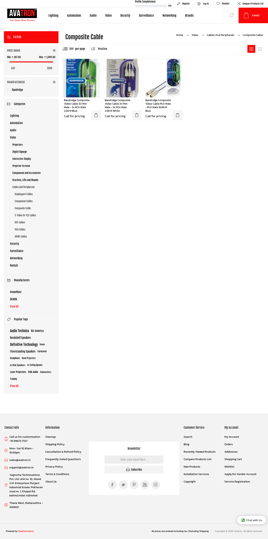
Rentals (14, 265)
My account (231, 437)
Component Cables (24, 201)
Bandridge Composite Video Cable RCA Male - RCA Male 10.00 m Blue (158, 106)
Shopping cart (233, 459)
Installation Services (196, 474)
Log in (206, 3)
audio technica (19, 331)
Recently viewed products (200, 452)
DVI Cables (20, 222)
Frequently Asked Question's (63, 459)
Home (179, 35)
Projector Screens (21, 165)
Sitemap (50, 437)
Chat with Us (254, 520)
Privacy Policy (54, 467)
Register (186, 3)
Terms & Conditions (57, 474)
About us (51, 482)
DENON (13, 299)
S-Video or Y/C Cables (25, 215)
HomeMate (15, 292)
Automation (16, 123)
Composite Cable (23, 208)
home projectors (29, 358)
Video (13, 137)
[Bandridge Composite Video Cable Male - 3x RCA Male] (122, 78)
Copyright (190, 482)
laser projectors (18, 372)
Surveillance (16, 251)
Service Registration (237, 482)
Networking (16, 258)
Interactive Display (21, 158)
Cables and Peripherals (23, 187)
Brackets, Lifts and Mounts (25, 180)
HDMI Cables (21, 236)
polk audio (33, 372)
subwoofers (45, 372)
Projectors (17, 144)
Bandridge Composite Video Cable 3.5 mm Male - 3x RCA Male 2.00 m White (117, 106)
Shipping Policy (55, 444)
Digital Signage (19, 151)
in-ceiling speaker (35, 365)
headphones (15, 358)
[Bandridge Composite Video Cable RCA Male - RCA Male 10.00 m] (163, 78)
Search (188, 437)
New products (192, 467)
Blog (186, 444)
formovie (42, 351)
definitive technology (24, 345)
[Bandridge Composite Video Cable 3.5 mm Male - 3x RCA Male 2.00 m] (82, 78)
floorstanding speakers (23, 351)
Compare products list (252, 3)
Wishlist (229, 467)
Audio (13, 130)
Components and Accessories (26, 172)
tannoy (13, 378)
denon (42, 344)
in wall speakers (17, 365)
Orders (228, 444)
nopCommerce (26, 531)
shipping (204, 531)
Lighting (14, 115)
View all (14, 306)
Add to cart (96, 115)
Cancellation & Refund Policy (63, 452)
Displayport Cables (24, 194)
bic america (37, 331)
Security (14, 243)
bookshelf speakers (20, 337)
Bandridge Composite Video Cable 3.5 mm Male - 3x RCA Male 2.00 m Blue (76, 106)
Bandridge (17, 89)
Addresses (231, 452)
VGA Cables (20, 229)
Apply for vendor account (240, 474)
